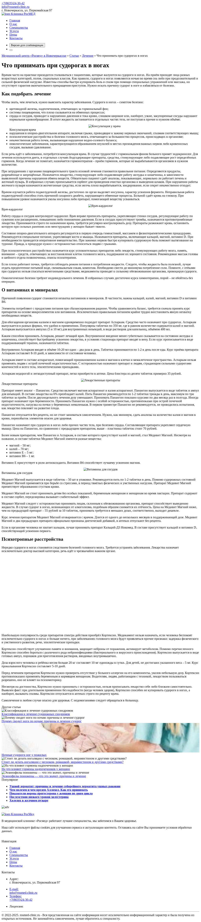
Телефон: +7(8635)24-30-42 (20, 898)
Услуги (14, 31)
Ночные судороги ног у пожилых (24, 755)
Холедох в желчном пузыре (28, 800)
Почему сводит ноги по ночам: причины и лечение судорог (42, 721)
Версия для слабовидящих (27, 45)
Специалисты (18, 27)
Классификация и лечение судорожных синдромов (36, 714)
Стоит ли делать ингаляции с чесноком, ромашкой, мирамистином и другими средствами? (62, 762)
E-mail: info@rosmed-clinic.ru (23, 890)
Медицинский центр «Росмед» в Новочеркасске (34, 55)
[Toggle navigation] (11, 50)
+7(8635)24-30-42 (13, 3)
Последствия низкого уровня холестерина (39, 797)
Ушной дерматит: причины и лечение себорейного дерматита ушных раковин (64, 786)
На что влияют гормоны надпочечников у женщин (36, 769)
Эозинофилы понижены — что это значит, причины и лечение (44, 776)
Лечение (87, 55)
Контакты (16, 38)
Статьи (74, 55)
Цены (13, 34)
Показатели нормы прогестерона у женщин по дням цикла (51, 793)
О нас (13, 24)
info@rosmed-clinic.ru (15, 6)
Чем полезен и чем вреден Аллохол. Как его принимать (48, 789)
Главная (14, 20)
